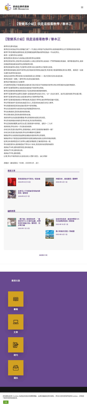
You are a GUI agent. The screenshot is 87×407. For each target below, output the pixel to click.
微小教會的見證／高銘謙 (65, 231)
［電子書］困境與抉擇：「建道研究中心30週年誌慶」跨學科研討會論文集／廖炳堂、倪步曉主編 (29, 222)
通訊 (16, 378)
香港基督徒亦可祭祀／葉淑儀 (29, 179)
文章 (16, 332)
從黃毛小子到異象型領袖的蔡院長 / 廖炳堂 (29, 192)
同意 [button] (5, 402)
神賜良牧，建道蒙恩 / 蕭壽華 (67, 179)
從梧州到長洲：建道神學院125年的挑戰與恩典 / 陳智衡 (67, 220)
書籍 (16, 309)
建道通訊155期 (43, 255)
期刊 (16, 355)
